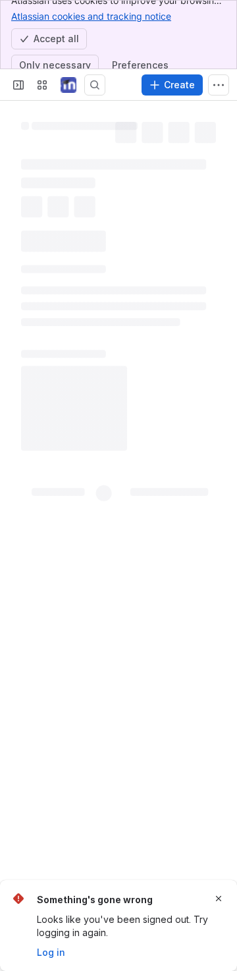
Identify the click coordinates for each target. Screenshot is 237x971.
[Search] (94, 85)
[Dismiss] (218, 898)
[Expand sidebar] (18, 85)
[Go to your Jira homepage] (68, 85)
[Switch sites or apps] (42, 85)
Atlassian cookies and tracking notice (91, 16)
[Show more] (218, 85)
